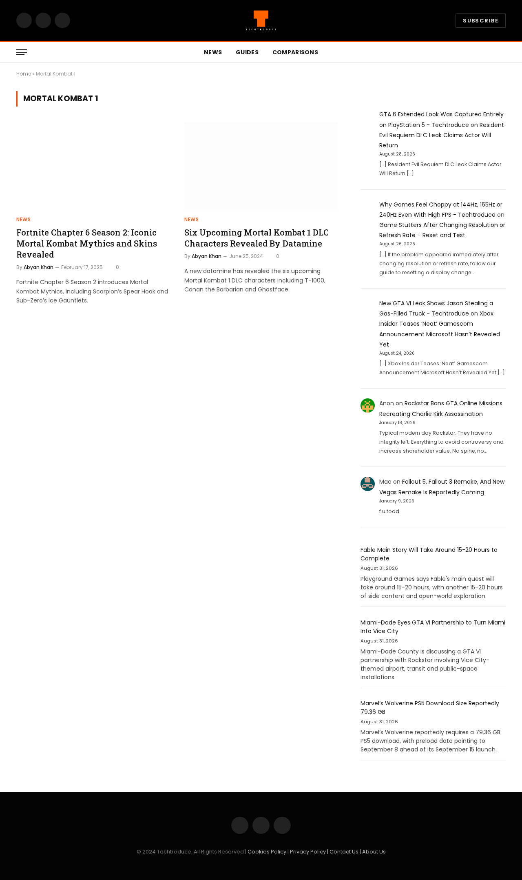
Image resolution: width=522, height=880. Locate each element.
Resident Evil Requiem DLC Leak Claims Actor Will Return (441, 135)
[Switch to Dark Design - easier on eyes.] (489, 52)
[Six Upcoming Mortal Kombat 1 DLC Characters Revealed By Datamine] (261, 166)
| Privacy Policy (307, 852)
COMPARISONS (295, 52)
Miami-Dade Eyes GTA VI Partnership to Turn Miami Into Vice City (433, 626)
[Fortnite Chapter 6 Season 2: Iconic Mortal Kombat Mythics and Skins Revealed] (93, 166)
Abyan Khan (38, 267)
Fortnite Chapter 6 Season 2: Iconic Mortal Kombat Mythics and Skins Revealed (86, 243)
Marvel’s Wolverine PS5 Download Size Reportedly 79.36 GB (430, 707)
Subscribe (480, 20)
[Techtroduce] (261, 20)
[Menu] (21, 52)
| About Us (373, 852)
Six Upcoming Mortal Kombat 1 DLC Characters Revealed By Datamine (256, 238)
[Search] (502, 52)
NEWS (213, 52)
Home (23, 73)
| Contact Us (343, 852)
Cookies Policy (268, 852)
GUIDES (247, 52)
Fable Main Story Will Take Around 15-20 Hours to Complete (429, 554)
